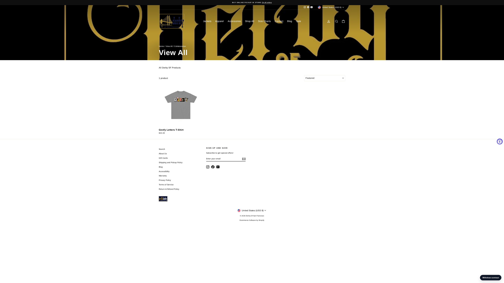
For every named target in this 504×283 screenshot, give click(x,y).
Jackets (207, 21)
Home (161, 46)
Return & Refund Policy (169, 189)
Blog (289, 21)
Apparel (219, 21)
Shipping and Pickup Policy (170, 162)
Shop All (249, 21)
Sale (298, 21)
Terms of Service (166, 185)
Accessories (234, 21)
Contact (279, 21)
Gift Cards (163, 158)
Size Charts (264, 21)
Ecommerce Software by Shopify (252, 220)
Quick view (181, 125)
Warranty (163, 176)
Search (162, 149)
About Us (163, 154)
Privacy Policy (165, 180)
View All (169, 46)
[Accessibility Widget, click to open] (500, 142)
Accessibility (164, 171)
